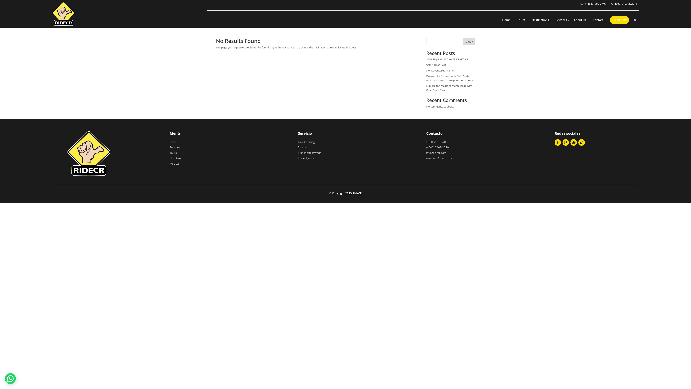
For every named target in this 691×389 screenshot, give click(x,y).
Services (561, 20)
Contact (598, 20)
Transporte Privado (309, 153)
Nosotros (175, 158)
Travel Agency (306, 158)
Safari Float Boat (436, 65)
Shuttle (302, 147)
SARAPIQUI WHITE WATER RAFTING (447, 59)
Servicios (175, 147)
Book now (620, 20)
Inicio (173, 142)
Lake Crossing (306, 142)
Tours (521, 20)
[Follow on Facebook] (558, 142)
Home (506, 20)
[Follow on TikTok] (581, 142)
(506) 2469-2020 (624, 3)
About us (580, 20)
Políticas (174, 163)
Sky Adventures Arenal (440, 70)
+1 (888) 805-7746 (595, 3)
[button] (10, 378)
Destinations (540, 20)
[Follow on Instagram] (566, 142)
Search (469, 42)
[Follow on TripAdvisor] (573, 142)
